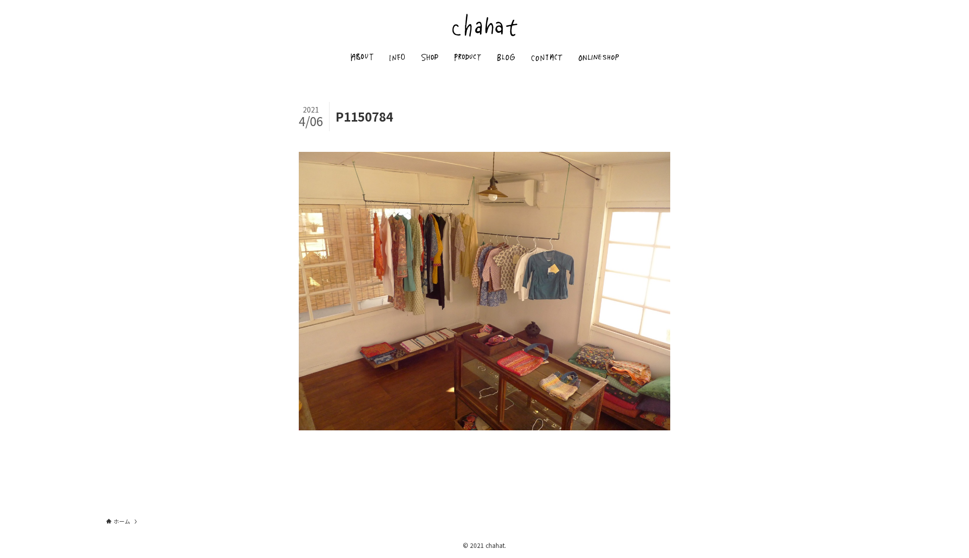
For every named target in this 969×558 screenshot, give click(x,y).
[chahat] (484, 24)
